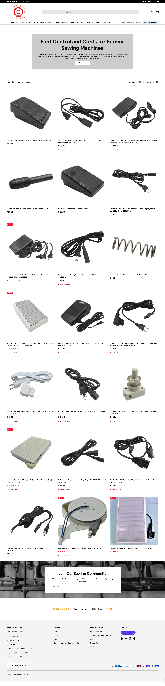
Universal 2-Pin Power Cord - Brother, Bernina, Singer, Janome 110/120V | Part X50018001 (132, 210)
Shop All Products (13, 22)
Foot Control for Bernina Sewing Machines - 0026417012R (131, 548)
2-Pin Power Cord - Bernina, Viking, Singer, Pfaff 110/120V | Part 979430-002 (82, 481)
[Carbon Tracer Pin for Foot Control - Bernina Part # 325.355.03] (31, 181)
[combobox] (90, 12)
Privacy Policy (95, 643)
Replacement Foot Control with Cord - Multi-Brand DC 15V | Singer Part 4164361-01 (82, 344)
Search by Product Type (90, 22)
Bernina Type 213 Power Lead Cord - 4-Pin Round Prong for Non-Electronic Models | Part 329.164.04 (133, 344)
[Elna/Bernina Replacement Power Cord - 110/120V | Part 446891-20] (82, 384)
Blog (123, 23)
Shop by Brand (45, 22)
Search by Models (29, 22)
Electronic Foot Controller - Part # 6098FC (73, 209)
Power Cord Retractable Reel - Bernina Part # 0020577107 (79, 548)
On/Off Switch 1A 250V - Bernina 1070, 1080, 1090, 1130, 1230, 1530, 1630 (133, 413)
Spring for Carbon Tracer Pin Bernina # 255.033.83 (128, 275)
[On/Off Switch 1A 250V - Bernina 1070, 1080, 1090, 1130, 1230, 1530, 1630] (134, 384)
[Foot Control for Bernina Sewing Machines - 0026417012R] (134, 521)
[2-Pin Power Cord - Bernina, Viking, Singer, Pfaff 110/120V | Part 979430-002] (82, 452)
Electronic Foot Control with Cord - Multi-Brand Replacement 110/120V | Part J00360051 (28, 276)
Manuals (107, 22)
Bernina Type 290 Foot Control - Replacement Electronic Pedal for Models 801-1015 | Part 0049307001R (133, 141)
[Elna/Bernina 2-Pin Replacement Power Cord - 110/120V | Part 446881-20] (82, 247)
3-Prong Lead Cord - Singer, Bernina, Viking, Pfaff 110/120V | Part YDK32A (31, 549)
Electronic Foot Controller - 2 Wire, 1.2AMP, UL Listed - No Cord (29, 140)
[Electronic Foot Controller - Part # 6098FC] (82, 181)
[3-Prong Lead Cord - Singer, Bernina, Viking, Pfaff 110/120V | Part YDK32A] (31, 521)
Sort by (20, 82)
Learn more (25, 1)
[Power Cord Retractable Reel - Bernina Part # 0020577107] (82, 521)
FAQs (138, 23)
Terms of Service (96, 647)
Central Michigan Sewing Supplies (20, 674)
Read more (82, 63)
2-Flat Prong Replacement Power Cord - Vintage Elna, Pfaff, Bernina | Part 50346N (80, 141)
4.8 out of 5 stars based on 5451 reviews (87, 609)
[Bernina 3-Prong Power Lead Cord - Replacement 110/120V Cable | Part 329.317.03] (31, 384)
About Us (130, 23)
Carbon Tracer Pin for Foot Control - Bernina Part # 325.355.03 (29, 209)
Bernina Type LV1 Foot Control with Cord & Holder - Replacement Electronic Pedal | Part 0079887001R (30, 344)
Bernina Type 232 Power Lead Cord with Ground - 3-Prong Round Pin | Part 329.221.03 (134, 481)
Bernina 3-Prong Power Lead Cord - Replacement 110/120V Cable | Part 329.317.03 (31, 413)
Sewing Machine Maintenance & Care (67, 643)
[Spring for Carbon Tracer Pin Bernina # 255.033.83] (134, 247)
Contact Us (58, 631)
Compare (132, 82)
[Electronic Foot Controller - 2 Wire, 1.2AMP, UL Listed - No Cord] (31, 113)
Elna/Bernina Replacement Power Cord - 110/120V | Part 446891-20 (82, 413)
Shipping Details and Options (100, 635)
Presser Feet (61, 22)
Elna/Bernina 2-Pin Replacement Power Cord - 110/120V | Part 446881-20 (81, 276)
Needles (73, 22)
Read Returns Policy (97, 631)
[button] (157, 12)
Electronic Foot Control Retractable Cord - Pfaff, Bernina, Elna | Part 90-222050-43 (29, 481)
